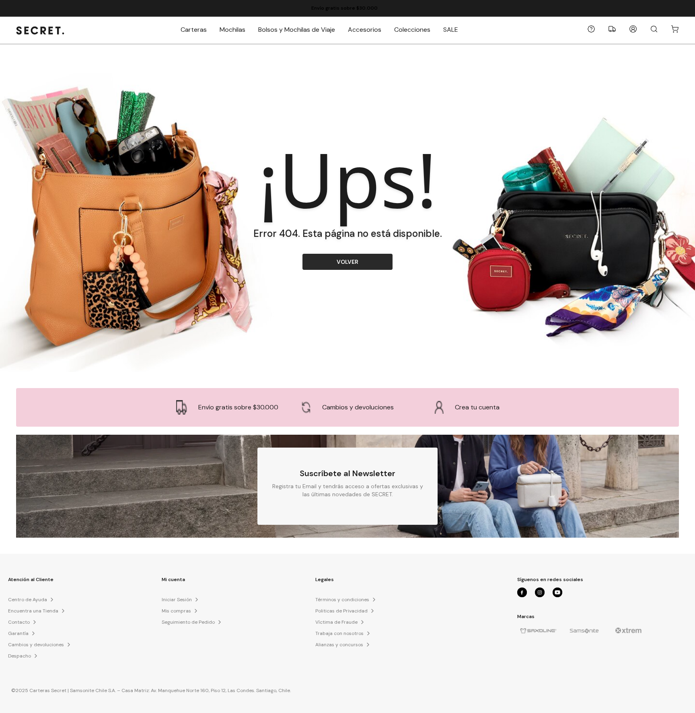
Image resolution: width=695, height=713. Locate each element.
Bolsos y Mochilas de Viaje (296, 29)
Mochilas (232, 29)
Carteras (194, 29)
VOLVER (347, 261)
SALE (450, 29)
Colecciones (412, 29)
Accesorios (364, 29)
